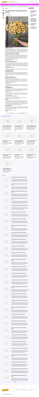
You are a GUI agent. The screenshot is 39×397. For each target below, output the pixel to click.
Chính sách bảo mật (30, 389)
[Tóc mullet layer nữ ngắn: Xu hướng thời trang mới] (6, 269)
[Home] (3, 10)
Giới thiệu (17, 389)
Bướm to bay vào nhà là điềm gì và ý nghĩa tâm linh (7, 155)
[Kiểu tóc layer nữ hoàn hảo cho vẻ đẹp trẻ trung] (6, 214)
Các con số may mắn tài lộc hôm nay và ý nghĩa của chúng (31, 141)
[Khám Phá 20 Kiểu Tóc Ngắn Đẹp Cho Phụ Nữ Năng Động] (6, 193)
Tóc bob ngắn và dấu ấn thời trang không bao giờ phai (20, 205)
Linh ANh (8, 14)
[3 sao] (13, 110)
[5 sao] (15, 110)
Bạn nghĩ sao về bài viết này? (8, 110)
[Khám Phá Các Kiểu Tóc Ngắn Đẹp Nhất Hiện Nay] (6, 235)
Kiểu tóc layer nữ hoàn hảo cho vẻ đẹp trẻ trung (19, 212)
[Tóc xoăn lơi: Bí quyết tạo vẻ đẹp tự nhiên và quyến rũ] (6, 282)
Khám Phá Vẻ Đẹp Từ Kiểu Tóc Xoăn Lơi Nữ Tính (19, 239)
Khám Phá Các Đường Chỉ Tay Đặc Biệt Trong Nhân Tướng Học (31, 126)
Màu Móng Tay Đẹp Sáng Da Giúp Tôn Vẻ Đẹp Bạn (19, 177)
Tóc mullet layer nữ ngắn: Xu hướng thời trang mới (19, 266)
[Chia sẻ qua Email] (3, 15)
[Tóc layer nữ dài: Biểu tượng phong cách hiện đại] (6, 275)
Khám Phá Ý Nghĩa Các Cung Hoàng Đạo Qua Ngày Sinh (7, 169)
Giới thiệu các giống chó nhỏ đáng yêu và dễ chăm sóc (20, 300)
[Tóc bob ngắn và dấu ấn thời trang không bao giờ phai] (6, 208)
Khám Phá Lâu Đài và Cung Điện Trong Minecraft (19, 293)
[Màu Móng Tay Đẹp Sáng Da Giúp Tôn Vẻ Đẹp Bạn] (6, 179)
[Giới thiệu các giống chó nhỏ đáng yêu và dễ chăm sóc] (6, 303)
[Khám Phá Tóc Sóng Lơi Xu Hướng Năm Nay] (6, 248)
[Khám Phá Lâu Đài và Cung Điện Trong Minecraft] (6, 296)
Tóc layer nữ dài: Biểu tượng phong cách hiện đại (19, 273)
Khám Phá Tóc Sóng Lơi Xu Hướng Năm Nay (18, 314)
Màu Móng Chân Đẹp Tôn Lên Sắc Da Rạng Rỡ (18, 252)
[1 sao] (11, 110)
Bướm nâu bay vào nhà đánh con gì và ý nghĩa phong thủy (19, 141)
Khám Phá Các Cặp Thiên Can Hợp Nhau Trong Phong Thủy (7, 126)
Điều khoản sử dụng (23, 389)
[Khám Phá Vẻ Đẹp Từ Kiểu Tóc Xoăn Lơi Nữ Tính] (6, 241)
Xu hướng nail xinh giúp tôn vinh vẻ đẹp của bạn (19, 218)
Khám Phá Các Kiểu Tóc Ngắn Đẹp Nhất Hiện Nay (19, 232)
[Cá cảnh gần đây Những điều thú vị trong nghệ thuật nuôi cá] (6, 289)
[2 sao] (12, 110)
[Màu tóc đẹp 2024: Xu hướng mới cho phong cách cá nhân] (6, 186)
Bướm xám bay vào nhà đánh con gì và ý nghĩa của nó (19, 126)
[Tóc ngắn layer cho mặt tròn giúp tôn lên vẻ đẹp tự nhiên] (6, 228)
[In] (3, 17)
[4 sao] (14, 110)
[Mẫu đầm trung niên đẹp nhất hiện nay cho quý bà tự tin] (6, 200)
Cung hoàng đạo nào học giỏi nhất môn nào (19, 155)
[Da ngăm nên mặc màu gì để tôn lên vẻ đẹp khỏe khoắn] (6, 261)
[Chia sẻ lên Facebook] (3, 13)
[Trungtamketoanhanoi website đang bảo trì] (4, 1)
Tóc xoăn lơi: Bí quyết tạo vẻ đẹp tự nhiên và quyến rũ (19, 348)
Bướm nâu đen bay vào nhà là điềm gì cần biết (7, 141)
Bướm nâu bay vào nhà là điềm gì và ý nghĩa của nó (31, 155)
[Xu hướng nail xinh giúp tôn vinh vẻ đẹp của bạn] (6, 221)
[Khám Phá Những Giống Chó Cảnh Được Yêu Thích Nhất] (6, 309)
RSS (35, 389)
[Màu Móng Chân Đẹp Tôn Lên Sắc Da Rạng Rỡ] (6, 255)
